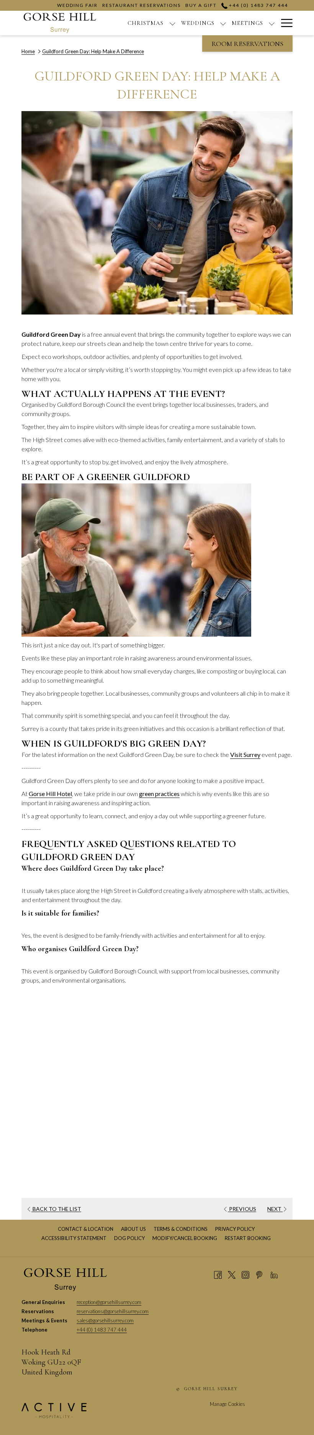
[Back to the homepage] (59, 23)
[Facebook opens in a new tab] (218, 1274)
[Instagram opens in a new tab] (245, 1274)
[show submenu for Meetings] (271, 23)
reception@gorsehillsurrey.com (109, 1302)
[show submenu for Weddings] (223, 23)
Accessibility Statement (74, 1238)
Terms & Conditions (181, 1229)
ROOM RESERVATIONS (247, 43)
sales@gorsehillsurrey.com (105, 1320)
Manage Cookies (227, 1404)
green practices (159, 793)
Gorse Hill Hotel (50, 793)
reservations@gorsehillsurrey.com (113, 1311)
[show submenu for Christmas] (172, 23)
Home (28, 51)
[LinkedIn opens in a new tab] (274, 1274)
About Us (134, 1229)
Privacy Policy (236, 1229)
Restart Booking (248, 1238)
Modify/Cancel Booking (184, 1238)
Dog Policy (130, 1238)
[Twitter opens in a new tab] (232, 1274)
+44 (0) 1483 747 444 (257, 5)
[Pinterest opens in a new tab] (259, 1274)
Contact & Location (86, 1229)
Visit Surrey (245, 754)
